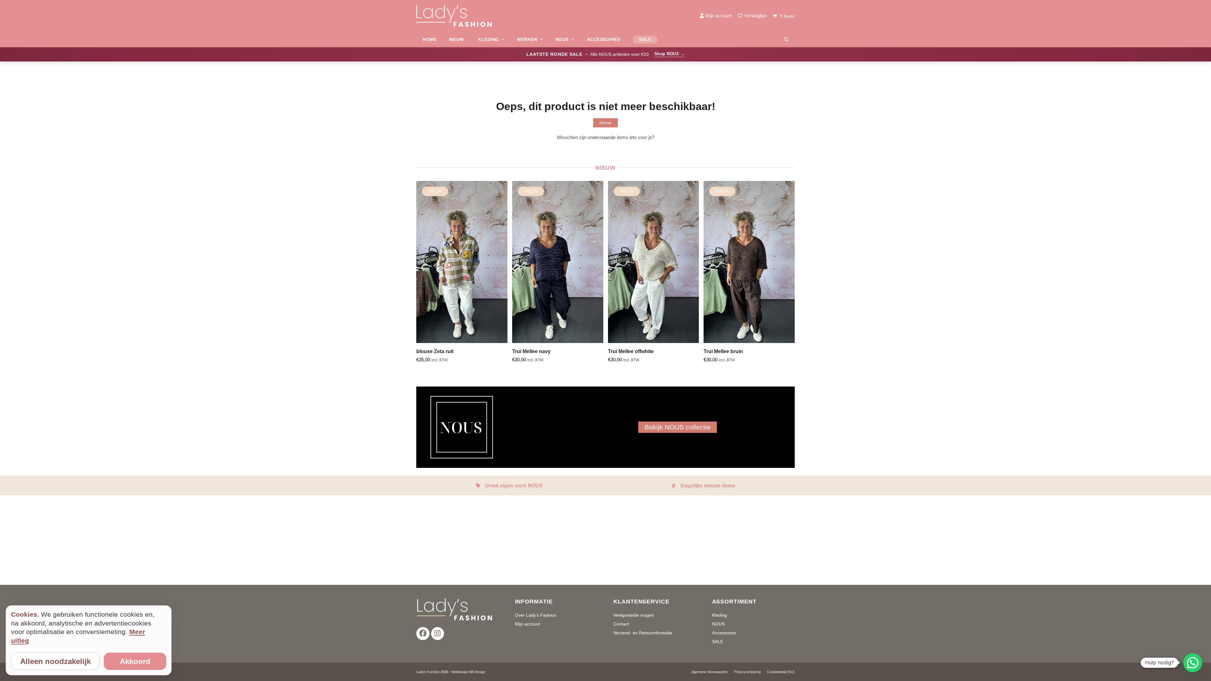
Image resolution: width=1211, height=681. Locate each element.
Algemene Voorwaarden (709, 672)
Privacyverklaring (747, 672)
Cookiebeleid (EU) (781, 672)
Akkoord (135, 661)
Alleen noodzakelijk (55, 661)
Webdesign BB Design (468, 672)
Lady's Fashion (428, 672)
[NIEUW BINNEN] (457, 39)
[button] (786, 39)
